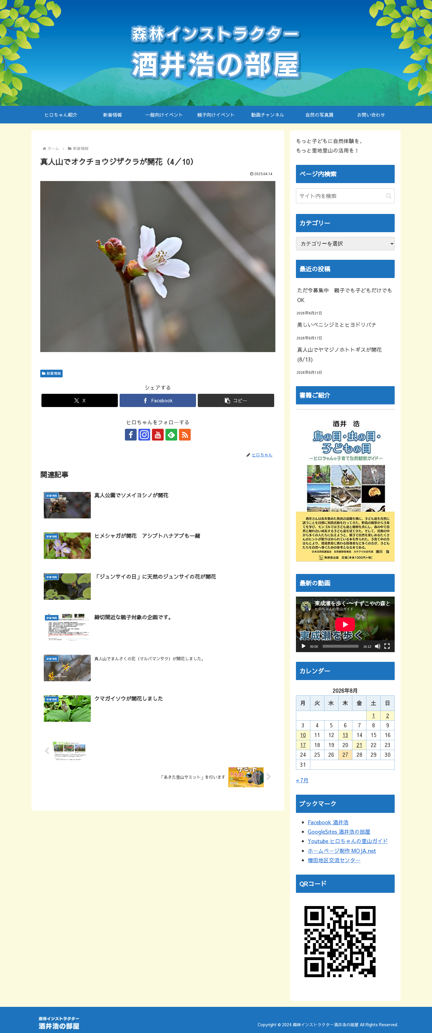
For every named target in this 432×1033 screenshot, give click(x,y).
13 (345, 735)
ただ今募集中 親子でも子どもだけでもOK (344, 295)
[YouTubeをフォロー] (158, 435)
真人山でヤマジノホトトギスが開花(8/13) (339, 354)
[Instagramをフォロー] (144, 435)
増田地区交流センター (334, 860)
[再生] (304, 646)
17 (303, 745)
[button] (236, 400)
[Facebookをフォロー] (131, 435)
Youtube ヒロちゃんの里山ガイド (348, 841)
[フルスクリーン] (387, 646)
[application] (345, 624)
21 (359, 745)
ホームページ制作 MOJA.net (342, 850)
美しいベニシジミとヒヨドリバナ (336, 324)
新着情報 (54, 373)
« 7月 (302, 780)
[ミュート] (378, 646)
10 (303, 735)
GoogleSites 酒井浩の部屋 (339, 831)
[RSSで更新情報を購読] (185, 435)
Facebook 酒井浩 (328, 822)
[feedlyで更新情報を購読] (171, 435)
